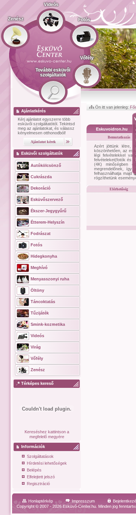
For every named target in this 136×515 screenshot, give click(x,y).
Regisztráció (38, 483)
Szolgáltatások (40, 456)
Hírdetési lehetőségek (47, 463)
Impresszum (83, 501)
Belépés (34, 470)
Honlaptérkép (40, 501)
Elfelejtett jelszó (41, 477)
